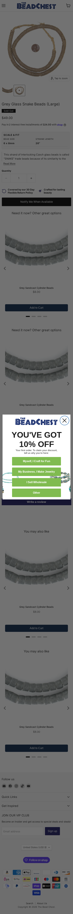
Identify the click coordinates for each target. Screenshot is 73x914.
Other (36, 492)
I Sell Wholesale (36, 482)
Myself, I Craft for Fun (36, 461)
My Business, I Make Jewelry (36, 471)
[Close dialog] (64, 420)
